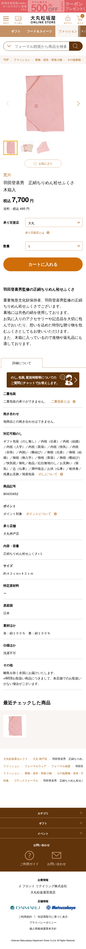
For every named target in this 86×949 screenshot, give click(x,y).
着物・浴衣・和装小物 (48, 60)
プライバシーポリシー (43, 922)
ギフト (16, 31)
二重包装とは (61, 401)
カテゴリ (43, 813)
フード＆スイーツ (39, 31)
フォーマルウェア (35, 766)
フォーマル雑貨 (60, 766)
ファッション (67, 31)
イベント (43, 833)
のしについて (48, 473)
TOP (6, 60)
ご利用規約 (25, 917)
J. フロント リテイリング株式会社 (43, 885)
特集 (6, 780)
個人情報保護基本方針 (43, 928)
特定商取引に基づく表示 (53, 917)
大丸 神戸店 (40, 759)
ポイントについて (39, 513)
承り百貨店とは (35, 232)
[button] (82, 31)
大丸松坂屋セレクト (15, 759)
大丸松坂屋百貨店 (43, 892)
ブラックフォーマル (26, 780)
